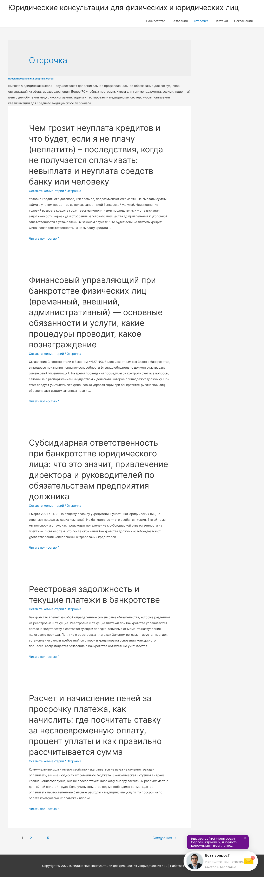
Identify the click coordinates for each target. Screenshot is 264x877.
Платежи (221, 21)
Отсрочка (201, 21)
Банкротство (155, 21)
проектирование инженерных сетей (30, 78)
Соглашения (243, 21)
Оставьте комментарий (46, 191)
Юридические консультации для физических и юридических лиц (123, 7)
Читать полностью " (44, 238)
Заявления (180, 21)
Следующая (164, 838)
